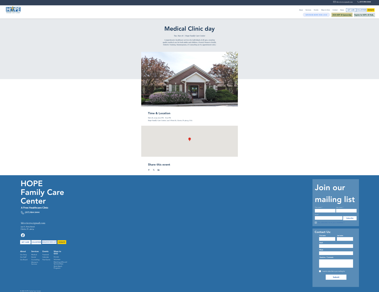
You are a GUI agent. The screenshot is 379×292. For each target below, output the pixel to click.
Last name (339, 207)
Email (317, 214)
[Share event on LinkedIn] (158, 170)
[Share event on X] (154, 170)
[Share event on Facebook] (149, 170)
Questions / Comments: (326, 257)
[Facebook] (23, 235)
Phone (321, 249)
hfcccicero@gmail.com (344, 2)
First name (318, 207)
